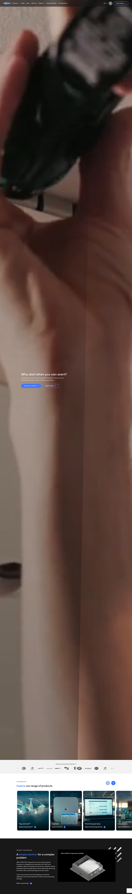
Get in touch (119, 3)
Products (15, 3)
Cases (23, 3)
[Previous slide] (108, 783)
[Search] (110, 3)
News (27, 3)
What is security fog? (22, 883)
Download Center (52, 3)
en (104, 3)
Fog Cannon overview (30, 386)
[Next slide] (113, 783)
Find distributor (62, 3)
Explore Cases (50, 386)
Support (40, 3)
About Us (34, 3)
